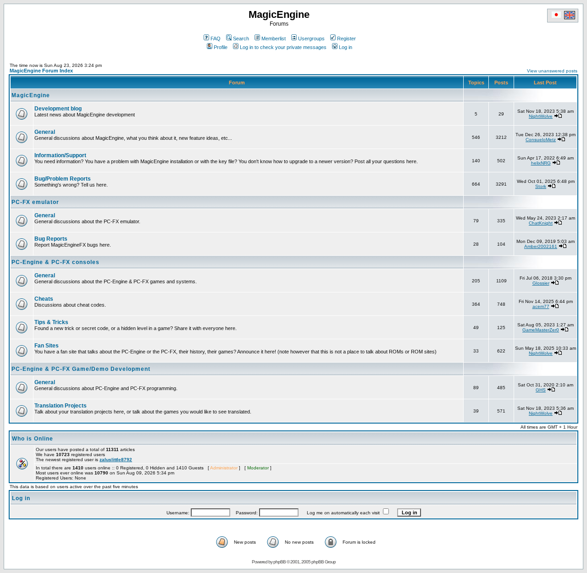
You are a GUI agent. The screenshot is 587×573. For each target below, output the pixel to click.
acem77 (540, 306)
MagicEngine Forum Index (41, 70)
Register (346, 38)
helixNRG (541, 162)
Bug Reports (50, 239)
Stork (540, 186)
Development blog (58, 108)
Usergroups (311, 38)
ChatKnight (541, 223)
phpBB (279, 561)
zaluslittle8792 (116, 459)
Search (241, 38)
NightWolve (541, 116)
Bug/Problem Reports (62, 179)
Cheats (43, 299)
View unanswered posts (552, 70)
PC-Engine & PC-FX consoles (55, 262)
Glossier (540, 283)
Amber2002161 (540, 246)
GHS (541, 389)
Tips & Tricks (51, 322)
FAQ (215, 38)
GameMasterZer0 (540, 329)
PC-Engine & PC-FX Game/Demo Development (80, 369)
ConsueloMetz (541, 139)
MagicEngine (30, 95)
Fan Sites (46, 345)
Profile (220, 47)
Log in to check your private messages (283, 47)
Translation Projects (60, 405)
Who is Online (32, 438)
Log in (345, 47)
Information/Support (60, 155)
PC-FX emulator (35, 202)
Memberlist (273, 38)
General (44, 132)
